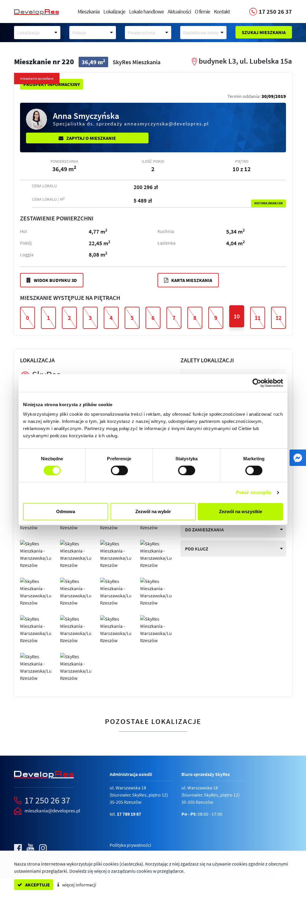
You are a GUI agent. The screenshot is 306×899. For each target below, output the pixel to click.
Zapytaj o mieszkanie (90, 138)
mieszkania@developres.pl (52, 810)
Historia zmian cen (268, 203)
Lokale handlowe (146, 11)
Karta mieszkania (191, 280)
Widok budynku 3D (55, 280)
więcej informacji (78, 885)
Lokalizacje (114, 11)
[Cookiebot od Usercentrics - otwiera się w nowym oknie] (257, 382)
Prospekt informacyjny (51, 84)
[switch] (119, 470)
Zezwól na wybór (153, 511)
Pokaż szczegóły (254, 492)
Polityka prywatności (130, 845)
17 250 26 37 (47, 800)
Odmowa (65, 511)
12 (278, 317)
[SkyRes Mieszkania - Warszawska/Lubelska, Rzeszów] (35, 554)
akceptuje (37, 885)
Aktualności (179, 11)
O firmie (202, 11)
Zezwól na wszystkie (240, 511)
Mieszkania (89, 11)
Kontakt (222, 11)
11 (258, 317)
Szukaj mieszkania (264, 32)
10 (237, 316)
